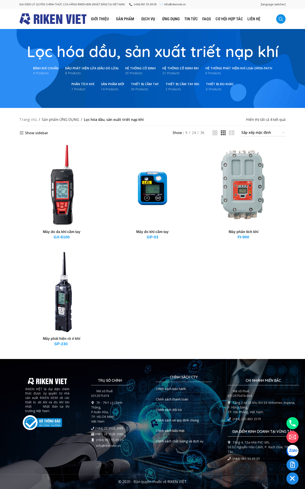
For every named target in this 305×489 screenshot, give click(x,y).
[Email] (292, 437)
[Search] (281, 18)
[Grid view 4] (231, 133)
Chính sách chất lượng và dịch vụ (179, 441)
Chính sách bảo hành (171, 389)
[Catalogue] (292, 465)
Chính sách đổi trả (169, 410)
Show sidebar (36, 133)
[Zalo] (292, 451)
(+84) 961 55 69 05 (143, 4)
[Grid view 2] (215, 133)
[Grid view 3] (223, 133)
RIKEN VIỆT (177, 481)
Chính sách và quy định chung (177, 420)
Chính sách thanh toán (172, 399)
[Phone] (292, 423)
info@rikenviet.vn (172, 4)
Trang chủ (28, 119)
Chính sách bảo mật (170, 431)
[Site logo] (52, 18)
